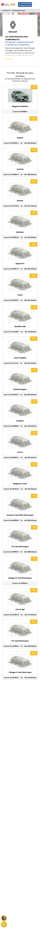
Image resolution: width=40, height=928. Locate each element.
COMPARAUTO (7, 10)
